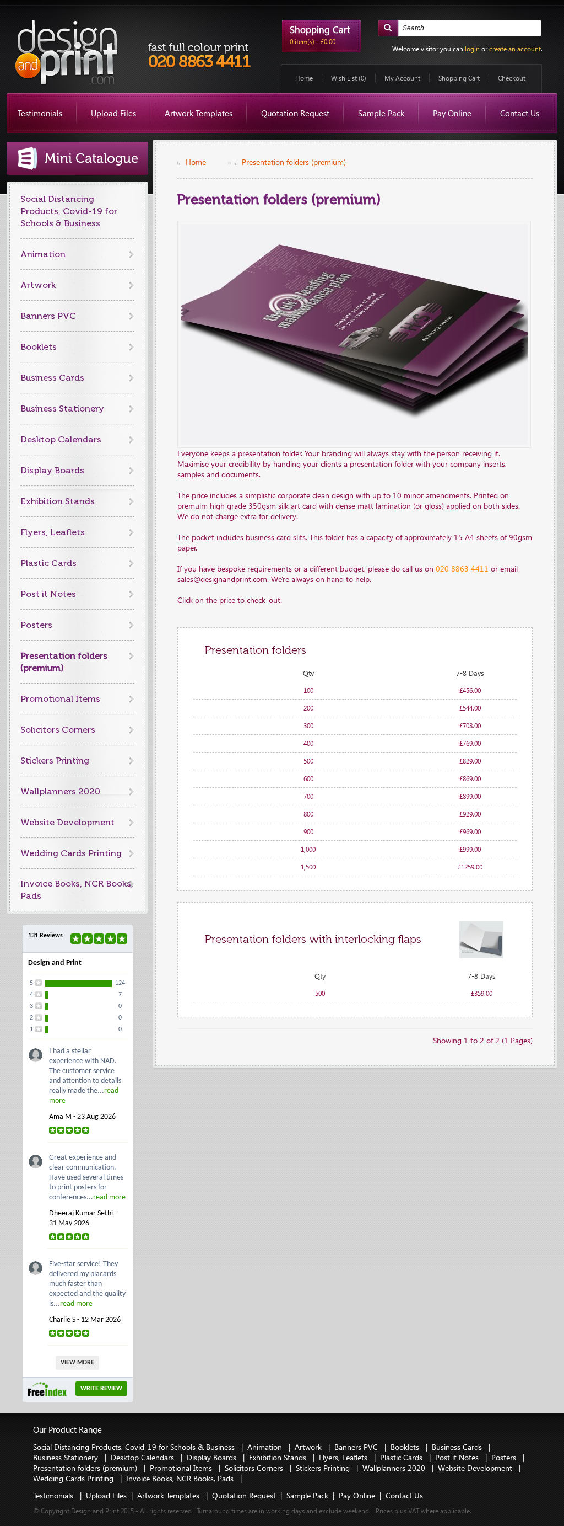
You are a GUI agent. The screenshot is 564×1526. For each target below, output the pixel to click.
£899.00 (470, 796)
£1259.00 (470, 867)
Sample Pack (381, 113)
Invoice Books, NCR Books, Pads (181, 1478)
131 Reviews (45, 935)
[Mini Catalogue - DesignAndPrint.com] (77, 158)
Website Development (67, 822)
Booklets (38, 347)
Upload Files (113, 113)
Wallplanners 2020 (60, 791)
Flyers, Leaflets (52, 532)
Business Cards (52, 377)
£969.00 (470, 832)
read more (109, 1197)
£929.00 (470, 814)
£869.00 (470, 779)
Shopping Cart (459, 78)
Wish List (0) (348, 78)
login (472, 49)
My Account (402, 78)
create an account (515, 49)
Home (304, 78)
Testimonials (40, 113)
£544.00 (470, 708)
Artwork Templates (198, 113)
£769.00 (470, 743)
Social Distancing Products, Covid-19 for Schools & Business (68, 211)
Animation (43, 254)
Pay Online (452, 113)
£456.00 (470, 690)
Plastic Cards (48, 563)
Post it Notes (48, 594)
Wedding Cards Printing (71, 853)
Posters (36, 625)
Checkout (511, 78)
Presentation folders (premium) (294, 162)
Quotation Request (295, 113)
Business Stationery (62, 408)
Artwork (38, 285)
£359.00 (481, 993)
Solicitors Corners (57, 729)
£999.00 (470, 849)
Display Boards (52, 470)
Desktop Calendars (60, 439)
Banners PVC (48, 316)
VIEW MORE (77, 1362)
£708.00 (470, 726)
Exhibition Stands (57, 501)
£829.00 (470, 761)
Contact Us (519, 113)
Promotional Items (60, 698)
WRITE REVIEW (101, 1388)
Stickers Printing (54, 760)
